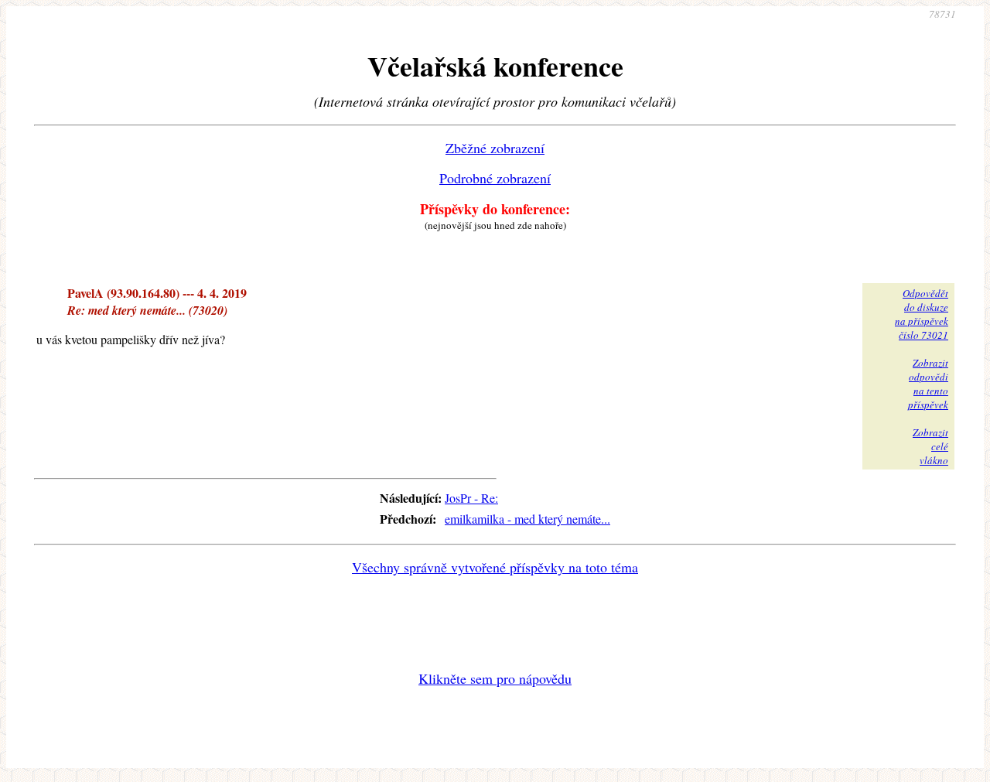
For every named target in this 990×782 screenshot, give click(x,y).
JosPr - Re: (471, 498)
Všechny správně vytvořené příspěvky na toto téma (495, 567)
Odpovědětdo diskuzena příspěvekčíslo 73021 (921, 314)
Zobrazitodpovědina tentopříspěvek (928, 383)
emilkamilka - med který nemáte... (527, 519)
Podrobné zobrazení (495, 178)
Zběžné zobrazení (495, 147)
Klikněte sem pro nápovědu (495, 678)
